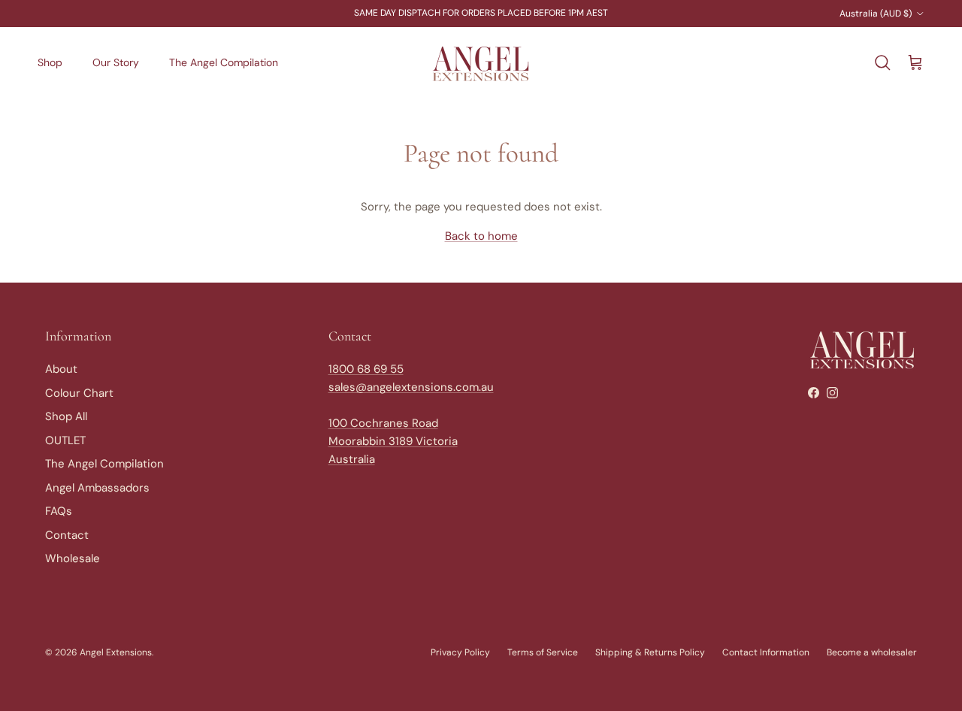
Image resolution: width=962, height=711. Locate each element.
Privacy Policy (460, 652)
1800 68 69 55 (366, 369)
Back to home (481, 236)
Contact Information (765, 652)
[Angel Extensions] (481, 63)
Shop (50, 62)
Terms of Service (542, 652)
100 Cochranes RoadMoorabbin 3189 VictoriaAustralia (393, 441)
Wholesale (72, 558)
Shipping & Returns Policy (650, 652)
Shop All (66, 416)
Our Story (115, 62)
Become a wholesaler (872, 652)
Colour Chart (79, 393)
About (61, 369)
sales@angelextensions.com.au (411, 387)
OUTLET (65, 440)
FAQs (58, 511)
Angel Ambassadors (97, 487)
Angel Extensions (116, 652)
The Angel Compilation (223, 62)
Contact (67, 535)
